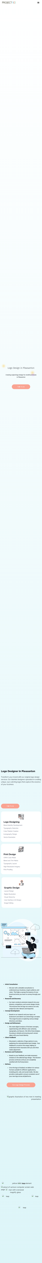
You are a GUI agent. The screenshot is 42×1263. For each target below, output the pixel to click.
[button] (38, 2)
